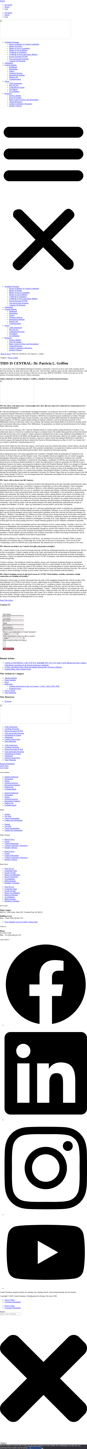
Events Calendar (15, 96)
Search (7, 7)
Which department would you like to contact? (19, 636)
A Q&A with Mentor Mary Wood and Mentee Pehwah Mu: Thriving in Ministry (33, 667)
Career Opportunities (12, 818)
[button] (43, 196)
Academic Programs (12, 42)
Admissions (9, 63)
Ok (28, 1448)
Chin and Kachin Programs (19, 59)
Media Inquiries (10, 881)
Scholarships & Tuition (13, 735)
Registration (13, 69)
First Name (7, 614)
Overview (8, 701)
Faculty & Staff (10, 873)
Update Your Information (13, 820)
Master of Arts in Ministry (18, 50)
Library (11, 71)
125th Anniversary (15, 83)
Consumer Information (13, 1302)
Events (7, 841)
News (7, 682)
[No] (42, 1448)
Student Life (13, 77)
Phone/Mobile (8, 627)
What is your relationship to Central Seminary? (19, 632)
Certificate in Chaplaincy (18, 52)
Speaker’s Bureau (15, 106)
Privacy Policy (10, 1300)
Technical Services (15, 73)
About (7, 81)
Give (6, 9)
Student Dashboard (11, 777)
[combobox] (10, 1314)
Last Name (7, 619)
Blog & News (6, 354)
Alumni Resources (15, 102)
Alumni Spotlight (11, 678)
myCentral (8, 5)
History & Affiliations (12, 875)
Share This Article (6, 600)
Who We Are (13, 85)
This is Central (12, 358)
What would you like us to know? (15, 640)
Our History (13, 89)
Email (5, 623)
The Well (8, 816)
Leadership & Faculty (17, 87)
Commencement (15, 79)
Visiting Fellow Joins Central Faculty (18, 669)
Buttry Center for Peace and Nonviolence (24, 100)
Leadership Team (11, 871)
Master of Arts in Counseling (19, 48)
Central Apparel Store (12, 739)
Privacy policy (36, 1448)
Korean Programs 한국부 (18, 57)
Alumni (7, 814)
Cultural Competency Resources (20, 104)
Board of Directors (11, 877)
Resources (8, 94)
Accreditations (14, 91)
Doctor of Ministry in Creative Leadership (24, 44)
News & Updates (15, 98)
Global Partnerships (12, 843)
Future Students (10, 680)
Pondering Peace (15, 689)
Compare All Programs (17, 61)
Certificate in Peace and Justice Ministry (23, 54)
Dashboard (13, 67)
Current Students (11, 65)
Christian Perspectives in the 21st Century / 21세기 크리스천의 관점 (34, 686)
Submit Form (8, 649)
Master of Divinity (15, 46)
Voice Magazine (10, 693)
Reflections (9, 684)
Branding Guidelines (12, 883)
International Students (17, 75)
